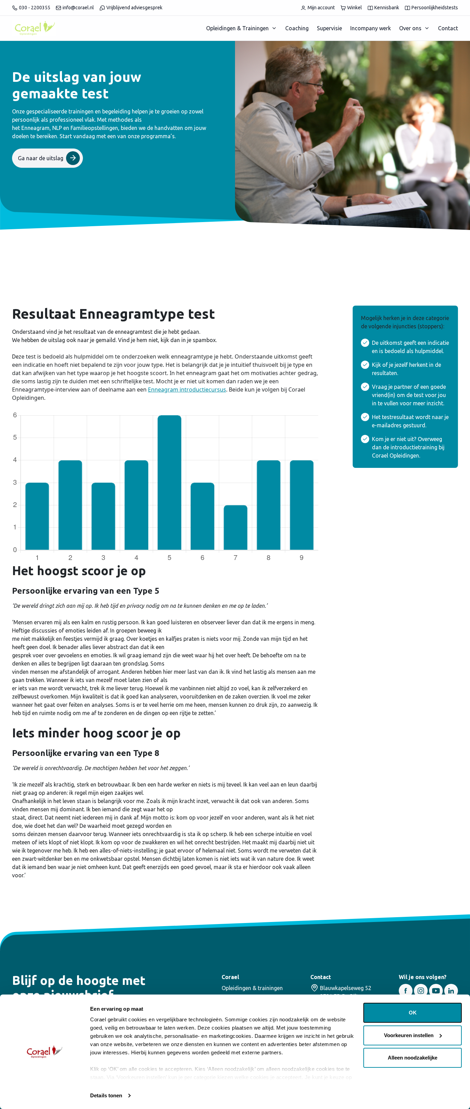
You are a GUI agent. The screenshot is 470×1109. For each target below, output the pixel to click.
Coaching (297, 28)
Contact (448, 28)
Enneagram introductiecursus (187, 389)
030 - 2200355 (34, 7)
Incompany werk (370, 28)
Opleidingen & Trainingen (237, 28)
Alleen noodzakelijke (412, 1058)
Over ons (410, 28)
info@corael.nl (78, 7)
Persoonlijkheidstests (435, 7)
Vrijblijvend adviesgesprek (134, 7)
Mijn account (321, 7)
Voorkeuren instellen (409, 1035)
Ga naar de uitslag (40, 158)
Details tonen (106, 1095)
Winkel (354, 7)
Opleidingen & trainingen (252, 988)
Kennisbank (386, 7)
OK (413, 1012)
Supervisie (329, 28)
